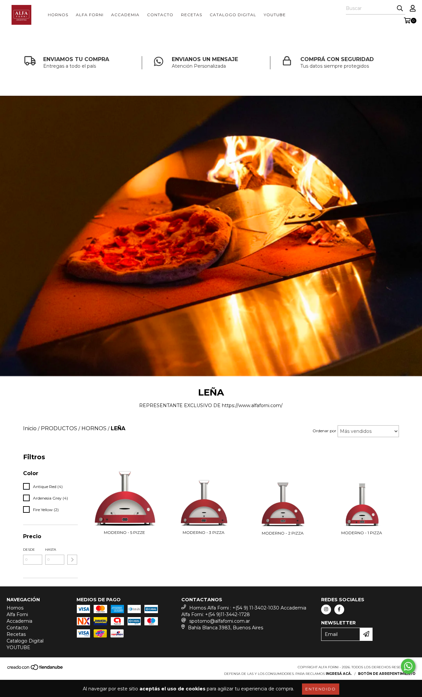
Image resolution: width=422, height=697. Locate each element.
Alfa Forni (90, 14)
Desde (29, 549)
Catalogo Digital (233, 14)
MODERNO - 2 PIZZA (283, 533)
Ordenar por (324, 430)
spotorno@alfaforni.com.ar (219, 621)
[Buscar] (400, 9)
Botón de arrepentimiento (386, 674)
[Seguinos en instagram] (326, 609)
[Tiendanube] (35, 669)
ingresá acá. (339, 674)
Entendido (320, 688)
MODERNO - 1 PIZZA (361, 532)
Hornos (58, 14)
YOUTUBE (275, 14)
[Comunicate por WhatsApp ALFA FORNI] (408, 666)
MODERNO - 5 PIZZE (124, 532)
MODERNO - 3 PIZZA (204, 532)
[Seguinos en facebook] (339, 609)
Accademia (125, 14)
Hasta (50, 549)
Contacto (160, 14)
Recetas (191, 14)
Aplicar (72, 560)
